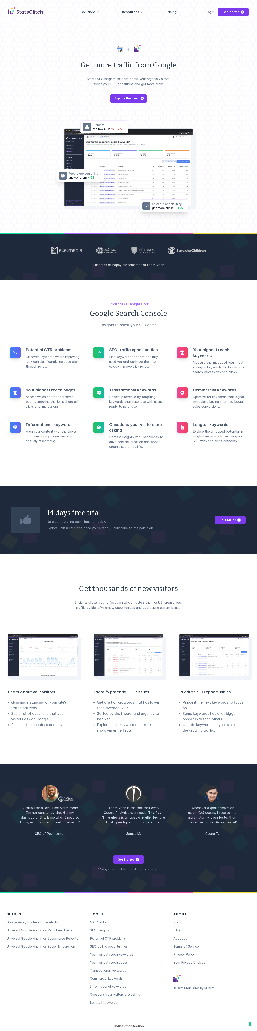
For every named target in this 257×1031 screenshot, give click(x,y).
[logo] (177, 978)
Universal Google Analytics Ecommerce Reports (42, 938)
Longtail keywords (103, 1003)
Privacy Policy (184, 954)
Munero (209, 988)
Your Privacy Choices (189, 962)
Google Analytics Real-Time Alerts (32, 922)
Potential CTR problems (108, 938)
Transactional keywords (108, 970)
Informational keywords (108, 986)
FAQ (176, 930)
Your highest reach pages (109, 962)
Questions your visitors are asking (115, 994)
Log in (211, 12)
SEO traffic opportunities (109, 946)
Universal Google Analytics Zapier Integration (40, 946)
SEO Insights (100, 930)
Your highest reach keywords (111, 954)
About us (180, 938)
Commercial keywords (106, 978)
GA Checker (99, 922)
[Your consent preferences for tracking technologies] (250, 1024)
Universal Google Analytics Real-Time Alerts (39, 930)
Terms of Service (186, 946)
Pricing (171, 12)
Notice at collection (128, 1026)
